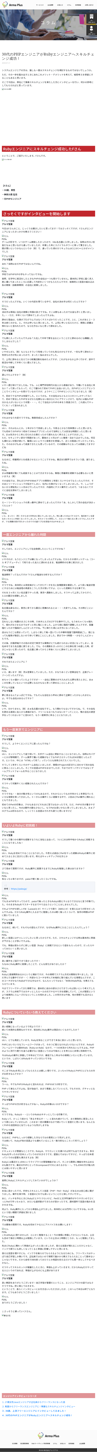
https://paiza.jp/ (19, 888)
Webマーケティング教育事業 (41, 1443)
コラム (69, 5)
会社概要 (50, 5)
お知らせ (60, 5)
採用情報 (78, 5)
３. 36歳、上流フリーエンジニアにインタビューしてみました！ (34, 1410)
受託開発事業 (24, 1443)
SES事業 (14, 1443)
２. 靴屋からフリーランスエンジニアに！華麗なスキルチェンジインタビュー (38, 1406)
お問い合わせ (89, 5)
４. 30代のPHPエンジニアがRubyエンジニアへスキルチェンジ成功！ (37, 1415)
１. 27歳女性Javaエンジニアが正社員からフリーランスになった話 (33, 1402)
